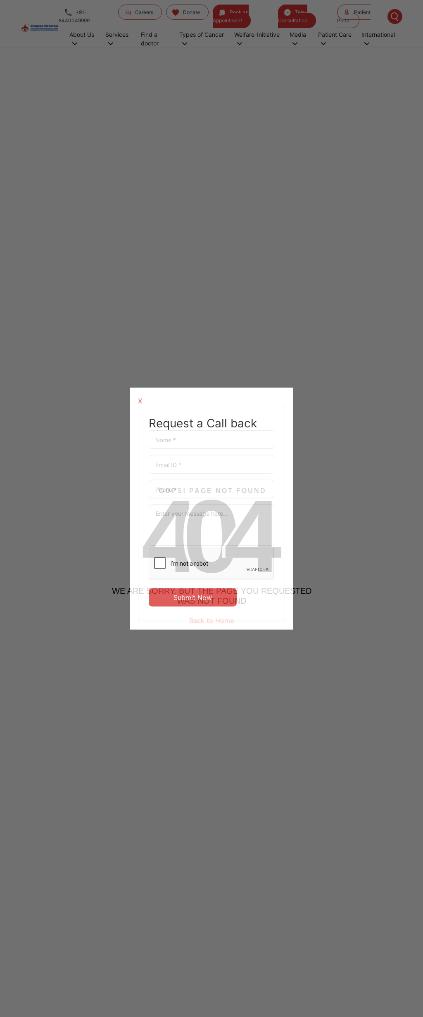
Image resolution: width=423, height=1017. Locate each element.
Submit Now (192, 597)
